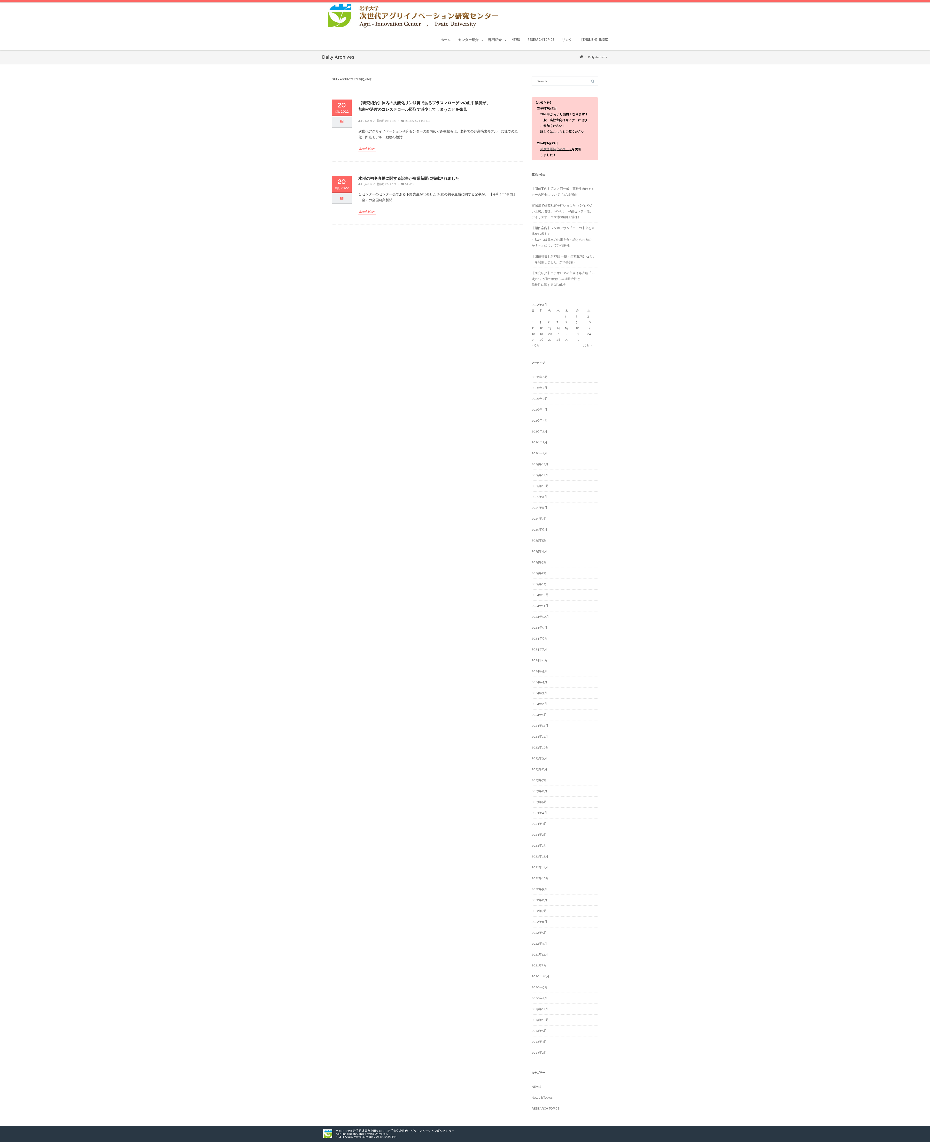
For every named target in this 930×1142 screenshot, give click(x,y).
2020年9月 (540, 987)
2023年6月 (539, 791)
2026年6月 (540, 399)
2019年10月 (540, 1020)
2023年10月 (540, 747)
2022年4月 (539, 943)
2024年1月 (539, 715)
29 (566, 339)
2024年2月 (539, 704)
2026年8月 (540, 377)
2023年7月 (539, 780)
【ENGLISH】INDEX (594, 40)
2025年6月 (539, 529)
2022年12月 (540, 856)
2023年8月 (539, 769)
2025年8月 (539, 507)
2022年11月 (540, 867)
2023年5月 (539, 802)
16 (577, 328)
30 (578, 339)
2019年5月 (539, 1031)
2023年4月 (539, 813)
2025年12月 (540, 464)
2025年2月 (539, 573)
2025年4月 (539, 551)
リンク (567, 40)
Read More (367, 149)
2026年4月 (540, 420)
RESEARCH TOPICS (540, 40)
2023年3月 (539, 824)
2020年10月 (540, 976)
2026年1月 (539, 453)
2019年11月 (540, 1009)
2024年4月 (539, 682)
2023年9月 (539, 758)
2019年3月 (539, 1041)
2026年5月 (539, 409)
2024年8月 (540, 638)
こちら (557, 131)
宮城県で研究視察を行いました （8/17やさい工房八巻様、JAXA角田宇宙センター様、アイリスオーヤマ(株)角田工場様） (562, 211)
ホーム (446, 40)
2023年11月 (540, 736)
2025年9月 (539, 497)
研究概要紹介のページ (556, 149)
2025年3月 (539, 562)
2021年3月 (539, 965)
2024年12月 (540, 595)
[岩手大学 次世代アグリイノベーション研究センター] (413, 28)
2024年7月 (539, 649)
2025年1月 (539, 584)
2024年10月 (540, 616)
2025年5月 (539, 540)
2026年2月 (539, 442)
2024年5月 (539, 671)
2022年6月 (539, 922)
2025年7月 (539, 518)
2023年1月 (539, 845)
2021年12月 (540, 954)
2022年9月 (539, 889)
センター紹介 (468, 40)
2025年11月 (540, 475)
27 (549, 339)
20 (550, 334)
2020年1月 (539, 998)
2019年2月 (539, 1052)
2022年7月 (539, 911)
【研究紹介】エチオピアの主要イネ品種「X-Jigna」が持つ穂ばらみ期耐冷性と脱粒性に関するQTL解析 (563, 278)
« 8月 (536, 345)
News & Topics (542, 1097)
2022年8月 (539, 900)
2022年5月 (539, 932)
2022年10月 (540, 878)
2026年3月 (539, 431)
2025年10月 (540, 486)
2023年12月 (540, 725)
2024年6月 (540, 660)
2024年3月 (539, 693)
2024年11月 (540, 606)
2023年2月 (539, 834)
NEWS (516, 40)
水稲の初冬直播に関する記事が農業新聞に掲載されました (408, 178)
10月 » (587, 345)
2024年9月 (539, 627)
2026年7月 (539, 388)
